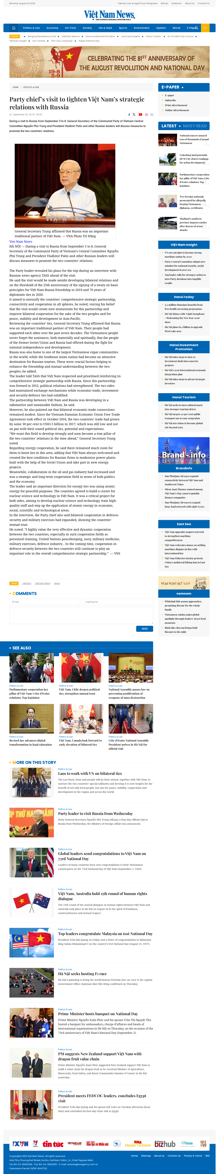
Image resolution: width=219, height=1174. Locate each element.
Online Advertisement (177, 110)
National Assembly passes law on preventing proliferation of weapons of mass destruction (129, 693)
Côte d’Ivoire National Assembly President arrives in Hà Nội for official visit (129, 744)
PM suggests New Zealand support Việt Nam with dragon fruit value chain (99, 1056)
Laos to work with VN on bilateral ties (90, 773)
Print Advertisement (176, 105)
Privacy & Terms (193, 1155)
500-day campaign (62, 40)
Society (87, 28)
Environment (141, 28)
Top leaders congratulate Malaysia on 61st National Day (105, 933)
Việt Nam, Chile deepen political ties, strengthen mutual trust (79, 691)
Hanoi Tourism (154, 36)
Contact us (174, 1155)
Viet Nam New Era (71, 36)
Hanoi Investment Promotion (100, 36)
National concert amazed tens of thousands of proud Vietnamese (194, 139)
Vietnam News (42, 583)
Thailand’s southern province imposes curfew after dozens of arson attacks (193, 224)
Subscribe (170, 100)
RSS (207, 1155)
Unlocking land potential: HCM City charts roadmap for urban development (194, 158)
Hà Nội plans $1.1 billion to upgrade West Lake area (184, 329)
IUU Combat (39, 40)
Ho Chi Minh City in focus (181, 36)
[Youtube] (140, 114)
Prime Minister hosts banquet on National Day (98, 1013)
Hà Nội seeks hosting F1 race (82, 973)
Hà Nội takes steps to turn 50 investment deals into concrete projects (181, 361)
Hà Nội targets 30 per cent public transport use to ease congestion (182, 416)
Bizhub (164, 3)
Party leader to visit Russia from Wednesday (95, 813)
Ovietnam (176, 3)
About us (159, 1155)
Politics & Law (31, 28)
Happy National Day (89, 40)
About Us (189, 3)
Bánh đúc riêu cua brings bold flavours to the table (181, 629)
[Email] (151, 114)
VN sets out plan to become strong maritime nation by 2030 (183, 254)
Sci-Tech (70, 28)
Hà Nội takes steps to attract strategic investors (185, 381)
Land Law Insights (130, 36)
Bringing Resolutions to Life (42, 36)
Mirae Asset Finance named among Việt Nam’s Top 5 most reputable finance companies (184, 493)
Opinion (161, 28)
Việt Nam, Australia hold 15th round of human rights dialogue (102, 896)
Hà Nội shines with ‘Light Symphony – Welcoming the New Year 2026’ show (185, 318)
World (176, 28)
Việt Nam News (109, 15)
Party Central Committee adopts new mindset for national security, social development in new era (185, 265)
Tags (14, 583)
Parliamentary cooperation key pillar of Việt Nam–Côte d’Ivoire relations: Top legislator (29, 693)
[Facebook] (129, 114)
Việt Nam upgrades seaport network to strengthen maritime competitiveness (184, 536)
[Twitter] (134, 114)
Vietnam (26, 583)
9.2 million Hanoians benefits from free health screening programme (184, 306)
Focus (14, 36)
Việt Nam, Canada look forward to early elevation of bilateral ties (80, 742)
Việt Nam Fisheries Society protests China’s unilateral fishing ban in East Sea (185, 562)
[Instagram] (146, 114)
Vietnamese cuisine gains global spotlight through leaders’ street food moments (185, 618)
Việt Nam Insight (18, 40)
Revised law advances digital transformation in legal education (30, 742)
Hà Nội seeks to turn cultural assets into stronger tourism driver (184, 407)
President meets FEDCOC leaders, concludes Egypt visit (102, 1098)
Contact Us (204, 3)
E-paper (170, 87)
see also (21, 648)
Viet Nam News (20, 241)
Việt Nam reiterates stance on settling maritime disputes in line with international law (185, 549)
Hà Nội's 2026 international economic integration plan (185, 372)
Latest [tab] (169, 126)
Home (15, 87)
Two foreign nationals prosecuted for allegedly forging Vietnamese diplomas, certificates (193, 202)
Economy (52, 28)
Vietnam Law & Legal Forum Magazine (138, 3)
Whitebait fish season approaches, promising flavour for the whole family (183, 605)
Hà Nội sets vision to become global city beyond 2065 (184, 425)
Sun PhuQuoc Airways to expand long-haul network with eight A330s (184, 504)
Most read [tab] (195, 126)
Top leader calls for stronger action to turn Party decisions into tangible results (185, 279)
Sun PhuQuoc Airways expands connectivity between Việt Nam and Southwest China (184, 480)
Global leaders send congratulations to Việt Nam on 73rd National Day (102, 856)
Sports (123, 28)
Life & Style (105, 28)
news (57, 583)
